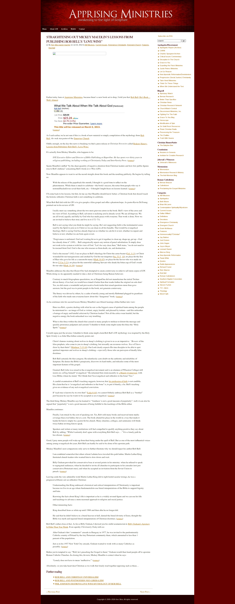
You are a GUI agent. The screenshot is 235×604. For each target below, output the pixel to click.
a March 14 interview (128, 372)
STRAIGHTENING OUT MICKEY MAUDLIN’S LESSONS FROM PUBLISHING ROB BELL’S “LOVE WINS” (89, 39)
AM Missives (90, 45)
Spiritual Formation (167, 282)
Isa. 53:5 (117, 256)
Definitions (164, 216)
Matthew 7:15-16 (79, 347)
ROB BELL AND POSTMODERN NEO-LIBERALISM (79, 580)
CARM (162, 51)
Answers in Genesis (168, 152)
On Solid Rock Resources (170, 126)
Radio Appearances (167, 264)
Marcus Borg (165, 252)
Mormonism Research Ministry (172, 172)
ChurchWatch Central (168, 108)
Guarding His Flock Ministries (171, 65)
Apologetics (164, 198)
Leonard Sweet (166, 249)
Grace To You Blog (167, 117)
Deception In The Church (169, 60)
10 (123, 256)
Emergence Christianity (117, 45)
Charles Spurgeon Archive (170, 54)
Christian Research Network (171, 105)
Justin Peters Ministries (169, 68)
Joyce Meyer (165, 246)
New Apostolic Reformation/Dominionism (175, 74)
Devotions (164, 219)
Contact (82, 29)
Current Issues (101, 45)
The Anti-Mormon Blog (168, 175)
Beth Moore (164, 202)
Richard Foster (166, 267)
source (56, 129)
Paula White (164, 258)
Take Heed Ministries (168, 80)
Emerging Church (81, 138)
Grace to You (165, 63)
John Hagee (164, 243)
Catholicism (164, 185)
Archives (64, 29)
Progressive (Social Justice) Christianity (175, 77)
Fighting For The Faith (168, 114)
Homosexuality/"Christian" (170, 234)
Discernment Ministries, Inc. (170, 111)
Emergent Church (134, 45)
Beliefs (73, 29)
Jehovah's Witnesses (168, 162)
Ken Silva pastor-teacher (60, 45)
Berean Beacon (166, 182)
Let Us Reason (166, 72)
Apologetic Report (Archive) (170, 48)
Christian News (166, 102)
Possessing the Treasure (170, 132)
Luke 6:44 (91, 392)
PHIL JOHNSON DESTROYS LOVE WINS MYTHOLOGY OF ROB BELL (88, 583)
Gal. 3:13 (131, 253)
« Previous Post (53, 591)
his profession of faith (118, 381)
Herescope (164, 120)
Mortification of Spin (167, 123)
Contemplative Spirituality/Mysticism (174, 207)
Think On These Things (169, 83)
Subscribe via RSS (164, 36)
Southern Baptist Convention (171, 279)
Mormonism (164, 169)
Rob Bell (52, 48)
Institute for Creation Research (172, 155)
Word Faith (164, 294)
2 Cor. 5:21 (63, 262)
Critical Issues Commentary (170, 56)
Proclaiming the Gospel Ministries (173, 188)
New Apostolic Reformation (170, 255)
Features (145, 45)
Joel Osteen (164, 240)
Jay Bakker (164, 237)
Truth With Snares (167, 138)
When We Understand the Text (172, 86)
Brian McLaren (165, 204)
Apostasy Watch (166, 93)
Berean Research (167, 96)
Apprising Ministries (73, 97)
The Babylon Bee (166, 145)
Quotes (163, 261)
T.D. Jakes (164, 288)
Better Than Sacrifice (168, 99)
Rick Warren (165, 270)
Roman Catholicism (167, 276)
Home (44, 29)
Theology (163, 291)
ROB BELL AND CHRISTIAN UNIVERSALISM (76, 577)
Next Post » (145, 591)
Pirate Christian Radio (168, 129)
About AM (54, 29)
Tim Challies (164, 135)
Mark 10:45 (99, 259)
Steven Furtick (165, 285)
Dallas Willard (165, 213)
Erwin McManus (166, 228)
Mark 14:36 (69, 265)
